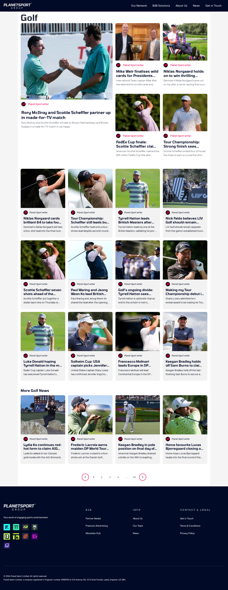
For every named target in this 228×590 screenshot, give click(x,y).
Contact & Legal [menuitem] (195, 509)
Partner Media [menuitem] (93, 518)
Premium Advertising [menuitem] (97, 525)
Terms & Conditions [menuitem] (190, 525)
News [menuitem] (196, 5)
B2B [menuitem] (89, 509)
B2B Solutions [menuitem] (161, 5)
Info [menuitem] (137, 509)
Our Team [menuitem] (138, 525)
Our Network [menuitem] (139, 5)
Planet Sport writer (38, 104)
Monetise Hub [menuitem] (93, 533)
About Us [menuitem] (181, 5)
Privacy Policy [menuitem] (187, 533)
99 (134, 477)
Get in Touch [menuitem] (213, 5)
